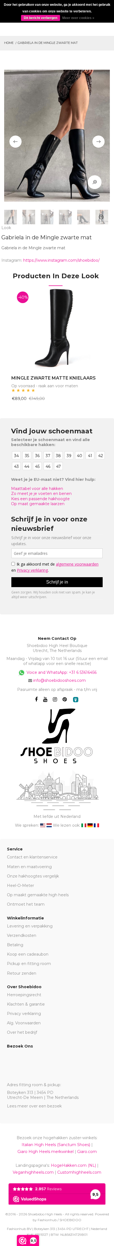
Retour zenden (21, 973)
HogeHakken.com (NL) (73, 1165)
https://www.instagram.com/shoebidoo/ (61, 260)
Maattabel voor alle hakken (37, 488)
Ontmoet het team (26, 904)
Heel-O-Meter (20, 885)
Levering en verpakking (30, 926)
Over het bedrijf (22, 1032)
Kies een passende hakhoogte (40, 498)
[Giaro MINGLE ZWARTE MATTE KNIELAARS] (55, 328)
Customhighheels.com (79, 1172)
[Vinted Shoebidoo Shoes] (75, 699)
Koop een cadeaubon (27, 954)
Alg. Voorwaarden (24, 1022)
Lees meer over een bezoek (34, 1106)
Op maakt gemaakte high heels (38, 894)
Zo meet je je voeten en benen (41, 493)
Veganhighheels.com (33, 1172)
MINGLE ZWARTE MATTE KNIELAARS (53, 378)
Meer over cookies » (78, 18)
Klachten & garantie (26, 1004)
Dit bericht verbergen (40, 18)
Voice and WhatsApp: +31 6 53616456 (61, 672)
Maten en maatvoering (29, 866)
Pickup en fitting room (29, 963)
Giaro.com (87, 1151)
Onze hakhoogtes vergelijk (33, 876)
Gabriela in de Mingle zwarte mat (48, 43)
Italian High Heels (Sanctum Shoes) (56, 1144)
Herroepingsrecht (24, 994)
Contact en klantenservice (32, 857)
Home (9, 43)
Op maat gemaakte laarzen (37, 503)
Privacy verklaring (24, 1013)
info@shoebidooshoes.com (59, 680)
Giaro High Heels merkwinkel (45, 1151)
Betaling (15, 944)
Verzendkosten (21, 935)
